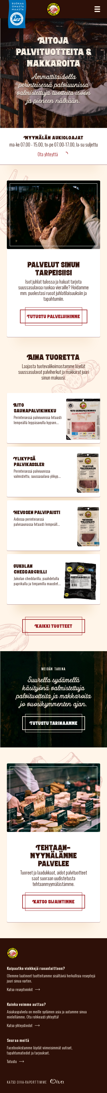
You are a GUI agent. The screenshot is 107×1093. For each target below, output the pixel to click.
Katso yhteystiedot (20, 1025)
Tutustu (12, 1061)
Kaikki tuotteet (53, 626)
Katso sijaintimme (53, 902)
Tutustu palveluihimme (53, 316)
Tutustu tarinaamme (53, 723)
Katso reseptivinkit (20, 989)
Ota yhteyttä (48, 154)
